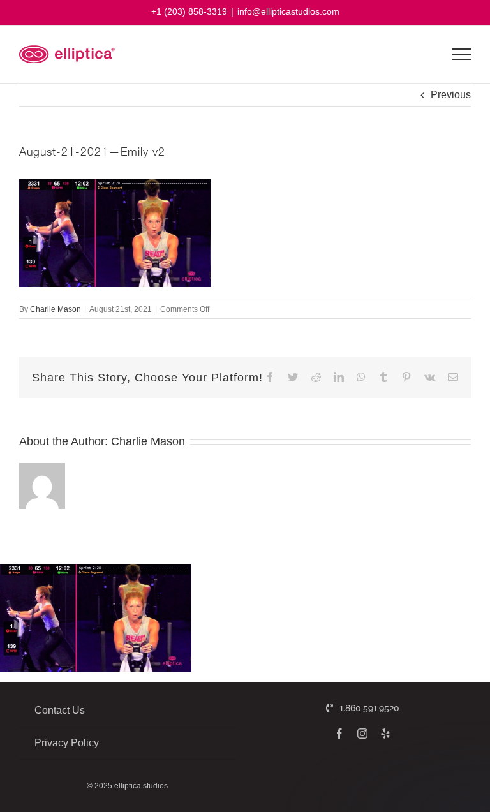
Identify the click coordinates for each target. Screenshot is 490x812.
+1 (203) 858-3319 (189, 11)
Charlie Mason (55, 309)
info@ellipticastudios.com (288, 11)
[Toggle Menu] (462, 54)
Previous (451, 94)
